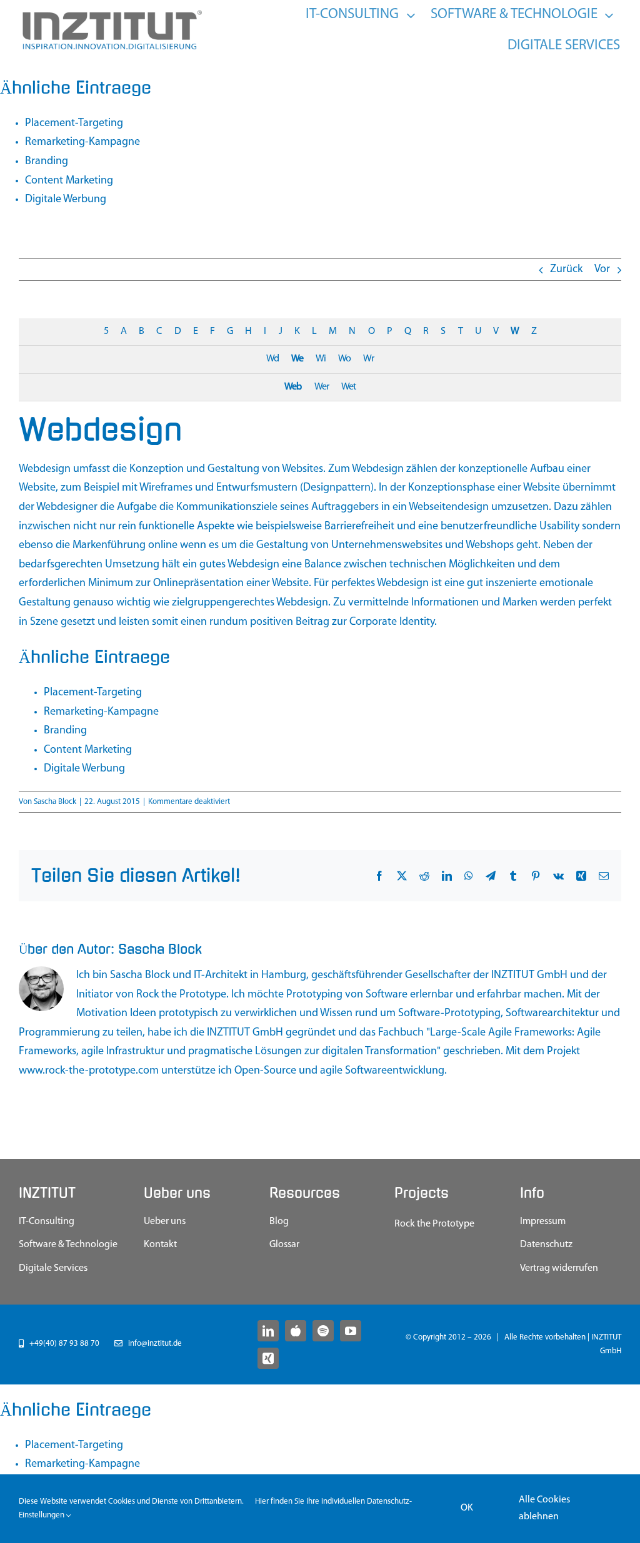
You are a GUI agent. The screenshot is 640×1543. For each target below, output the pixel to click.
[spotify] (323, 1330)
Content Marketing (69, 181)
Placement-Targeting (74, 123)
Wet (348, 387)
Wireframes (165, 488)
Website (37, 488)
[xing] (268, 1358)
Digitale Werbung (65, 199)
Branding (46, 161)
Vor (602, 269)
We (297, 359)
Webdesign (45, 469)
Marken (520, 603)
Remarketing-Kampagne (82, 142)
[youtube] (350, 1330)
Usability (559, 526)
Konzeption (156, 469)
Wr (368, 359)
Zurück (566, 269)
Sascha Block (55, 802)
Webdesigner (67, 507)
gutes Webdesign (239, 565)
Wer (321, 387)
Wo (344, 359)
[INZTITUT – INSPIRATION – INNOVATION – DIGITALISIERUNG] (111, 13)
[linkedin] (268, 1330)
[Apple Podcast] (295, 1330)
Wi (321, 359)
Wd (272, 359)
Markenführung (109, 545)
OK (467, 1508)
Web (292, 387)
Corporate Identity (391, 622)
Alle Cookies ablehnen (544, 1508)
